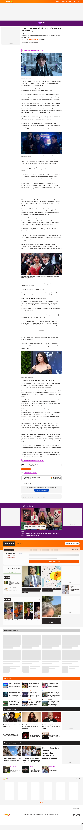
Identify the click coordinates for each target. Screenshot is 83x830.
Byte (10, 690)
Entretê (34, 472)
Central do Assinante (66, 1)
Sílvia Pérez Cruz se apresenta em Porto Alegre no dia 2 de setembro (31, 726)
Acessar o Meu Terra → (21, 543)
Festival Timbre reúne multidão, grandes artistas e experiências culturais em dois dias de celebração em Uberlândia (35, 769)
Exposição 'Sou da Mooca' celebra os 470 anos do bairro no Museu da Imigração (15, 769)
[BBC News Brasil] (24, 465)
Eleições (10, 682)
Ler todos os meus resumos (54, 561)
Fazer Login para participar (41, 490)
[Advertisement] (71, 735)
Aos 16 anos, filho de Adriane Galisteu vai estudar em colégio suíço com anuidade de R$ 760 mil (31, 760)
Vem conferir (11, 572)
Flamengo (50, 682)
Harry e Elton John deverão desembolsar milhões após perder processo (50, 753)
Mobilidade (50, 699)
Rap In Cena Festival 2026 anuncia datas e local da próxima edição (35, 735)
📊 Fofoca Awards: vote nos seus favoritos (31, 50)
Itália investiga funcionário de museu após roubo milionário (10, 735)
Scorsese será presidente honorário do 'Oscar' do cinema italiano (51, 726)
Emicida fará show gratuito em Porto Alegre (11, 725)
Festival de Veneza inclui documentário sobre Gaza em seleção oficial (54, 735)
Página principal (9, 2)
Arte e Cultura (28, 472)
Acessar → (18, 577)
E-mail (74, 1)
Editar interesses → (75, 549)
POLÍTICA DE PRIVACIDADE (52, 814)
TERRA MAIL (58, 1)
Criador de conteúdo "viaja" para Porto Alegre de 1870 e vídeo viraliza (12, 760)
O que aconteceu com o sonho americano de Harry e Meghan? (54, 769)
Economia (50, 690)
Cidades (29, 682)
